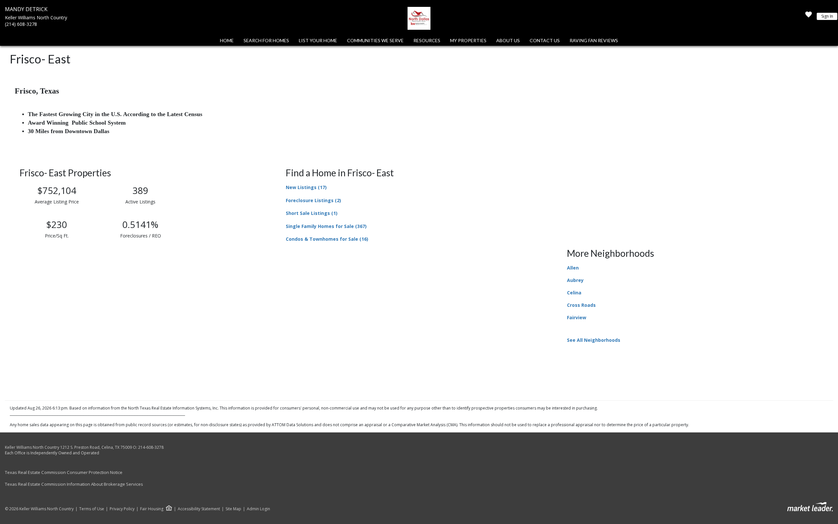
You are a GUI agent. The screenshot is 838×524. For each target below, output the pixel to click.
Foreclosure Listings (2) (313, 200)
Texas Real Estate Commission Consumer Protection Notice (63, 472)
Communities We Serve (375, 40)
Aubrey (575, 280)
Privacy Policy (122, 509)
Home (227, 40)
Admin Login (258, 509)
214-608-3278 (151, 447)
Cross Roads (581, 305)
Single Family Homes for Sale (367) (326, 226)
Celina (574, 292)
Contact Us (545, 40)
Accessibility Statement (199, 509)
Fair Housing (151, 509)
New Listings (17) (306, 187)
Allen (573, 268)
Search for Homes (266, 40)
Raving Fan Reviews (594, 40)
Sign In (827, 16)
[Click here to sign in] (808, 16)
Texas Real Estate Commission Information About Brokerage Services (74, 484)
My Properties (468, 40)
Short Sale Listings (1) (311, 213)
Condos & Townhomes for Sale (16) (327, 239)
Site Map (233, 509)
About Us (508, 40)
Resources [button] (426, 40)
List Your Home (318, 40)
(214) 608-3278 (21, 24)
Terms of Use (91, 509)
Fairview (576, 317)
